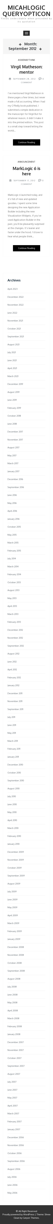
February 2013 (14, 622)
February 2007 (15, 1121)
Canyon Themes (31, 1217)
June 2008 (13, 994)
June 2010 (12, 804)
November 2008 (16, 955)
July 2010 (12, 796)
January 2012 (13, 685)
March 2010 (13, 828)
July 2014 (12, 558)
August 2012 (13, 653)
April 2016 (12, 511)
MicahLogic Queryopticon (26, 10)
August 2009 (14, 883)
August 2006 (14, 1169)
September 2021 (16, 336)
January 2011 (13, 756)
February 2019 (14, 408)
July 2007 (12, 1081)
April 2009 (13, 915)
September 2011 (15, 709)
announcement (26, 161)
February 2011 (14, 748)
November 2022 (16, 304)
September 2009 (16, 875)
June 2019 (12, 400)
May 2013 (12, 598)
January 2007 (14, 1129)
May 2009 (12, 907)
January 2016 (14, 519)
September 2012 (16, 645)
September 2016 (16, 487)
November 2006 (16, 1145)
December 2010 (15, 764)
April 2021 (12, 368)
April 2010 (12, 820)
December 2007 (16, 1042)
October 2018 (14, 415)
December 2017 (15, 431)
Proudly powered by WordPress (18, 1214)
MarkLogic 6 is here (26, 171)
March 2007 (13, 1113)
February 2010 (14, 836)
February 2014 (14, 574)
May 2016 (12, 503)
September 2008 (16, 970)
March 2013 (13, 614)
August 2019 (14, 392)
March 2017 (13, 463)
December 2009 (16, 852)
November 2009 (16, 859)
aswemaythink (26, 60)
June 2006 (13, 1185)
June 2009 (13, 899)
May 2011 (12, 733)
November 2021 (15, 320)
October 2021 (14, 328)
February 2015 (14, 550)
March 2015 (13, 542)
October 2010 (14, 772)
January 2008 (14, 1034)
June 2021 (12, 360)
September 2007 (16, 1066)
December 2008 (16, 947)
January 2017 (13, 471)
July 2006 (12, 1177)
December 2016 (15, 479)
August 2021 (13, 344)
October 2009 (15, 867)
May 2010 (12, 812)
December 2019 (15, 384)
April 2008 (13, 1010)
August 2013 (13, 590)
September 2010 (16, 780)
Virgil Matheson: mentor (26, 69)
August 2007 (14, 1074)
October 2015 (14, 526)
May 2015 (12, 534)
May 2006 (12, 1192)
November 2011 (15, 701)
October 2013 (14, 582)
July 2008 (12, 986)
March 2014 (13, 566)
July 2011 (11, 717)
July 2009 (12, 891)
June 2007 (12, 1089)
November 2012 (15, 637)
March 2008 (13, 1018)
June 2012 (12, 661)
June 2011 (12, 725)
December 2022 (16, 297)
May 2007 (12, 1097)
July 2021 (12, 352)
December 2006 (16, 1137)
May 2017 (12, 455)
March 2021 (13, 376)
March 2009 (13, 923)
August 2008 (14, 978)
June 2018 (12, 423)
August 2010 (14, 788)
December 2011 (15, 693)
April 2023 (13, 289)
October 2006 (15, 1153)
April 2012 (12, 669)
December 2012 (15, 630)
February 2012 (14, 677)
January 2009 (14, 939)
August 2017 (13, 447)
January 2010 (14, 844)
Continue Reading (26, 142)
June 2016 (12, 495)
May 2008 (12, 1002)
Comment (26, 82)
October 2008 (15, 963)
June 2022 (12, 312)
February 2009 (15, 931)
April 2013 (12, 606)
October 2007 (14, 1058)
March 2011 (13, 741)
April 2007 (13, 1105)
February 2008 (15, 1026)
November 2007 (16, 1050)
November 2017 (15, 439)
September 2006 (16, 1161)
